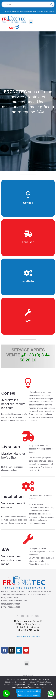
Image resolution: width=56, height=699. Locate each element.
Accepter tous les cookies (29, 691)
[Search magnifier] (51, 4)
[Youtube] (26, 650)
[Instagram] (11, 650)
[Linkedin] (19, 650)
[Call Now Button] (6, 693)
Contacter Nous (28, 615)
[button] (31, 22)
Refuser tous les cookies (28, 695)
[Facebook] (4, 650)
